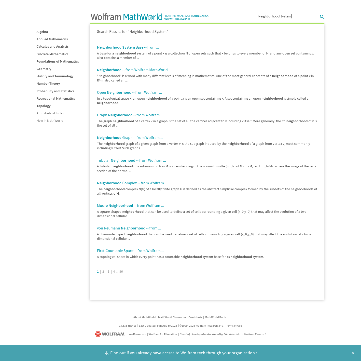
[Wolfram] (110, 334)
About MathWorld (144, 317)
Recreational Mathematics (56, 98)
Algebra (42, 31)
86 (121, 271)
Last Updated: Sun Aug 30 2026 (158, 325)
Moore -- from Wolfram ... (130, 205)
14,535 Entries (127, 325)
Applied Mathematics (52, 39)
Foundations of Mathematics (58, 61)
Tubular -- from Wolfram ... (131, 160)
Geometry (44, 69)
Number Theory (48, 83)
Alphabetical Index (50, 113)
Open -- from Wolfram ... (129, 92)
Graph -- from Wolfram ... (130, 114)
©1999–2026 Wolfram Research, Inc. (201, 325)
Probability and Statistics (55, 91)
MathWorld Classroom (172, 317)
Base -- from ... (128, 47)
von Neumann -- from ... (129, 228)
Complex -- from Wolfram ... (132, 182)
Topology (44, 106)
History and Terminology (55, 76)
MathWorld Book (215, 317)
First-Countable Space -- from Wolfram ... (130, 250)
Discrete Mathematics (52, 54)
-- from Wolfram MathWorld (132, 69)
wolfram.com (137, 334)
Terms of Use (234, 325)
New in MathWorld (50, 120)
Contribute (195, 317)
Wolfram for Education (163, 334)
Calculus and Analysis (53, 46)
